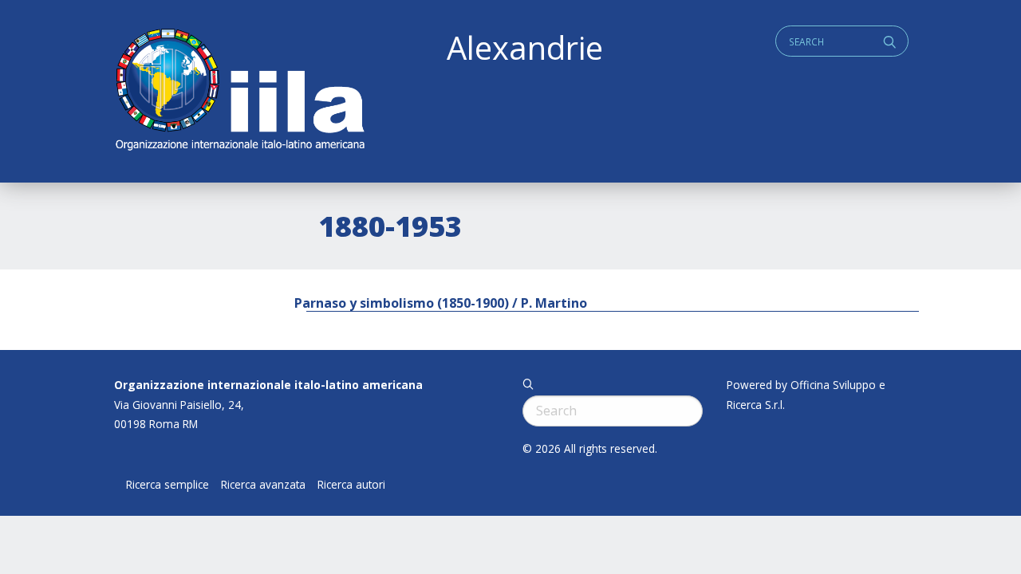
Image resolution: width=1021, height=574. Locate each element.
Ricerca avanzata (263, 484)
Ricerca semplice (167, 484)
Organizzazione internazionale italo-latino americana (268, 384)
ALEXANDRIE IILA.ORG (239, 91)
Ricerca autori (351, 484)
